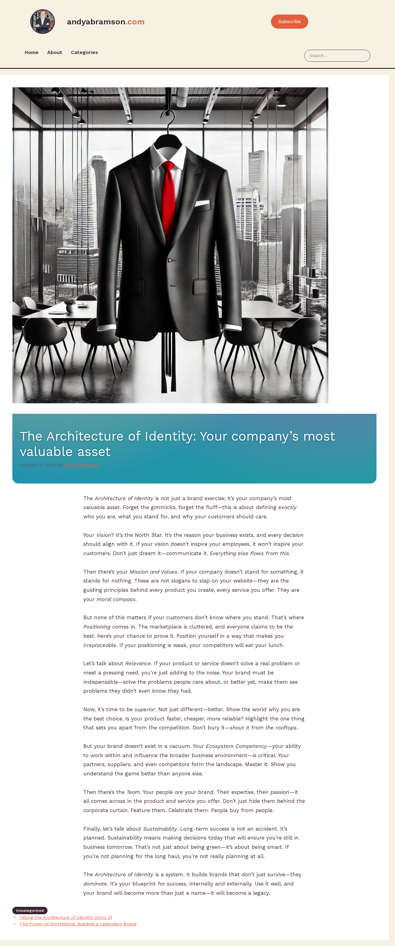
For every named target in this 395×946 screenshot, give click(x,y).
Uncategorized (30, 910)
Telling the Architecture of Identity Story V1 (65, 917)
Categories (84, 52)
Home (32, 52)
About (54, 52)
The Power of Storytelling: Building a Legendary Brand (77, 924)
